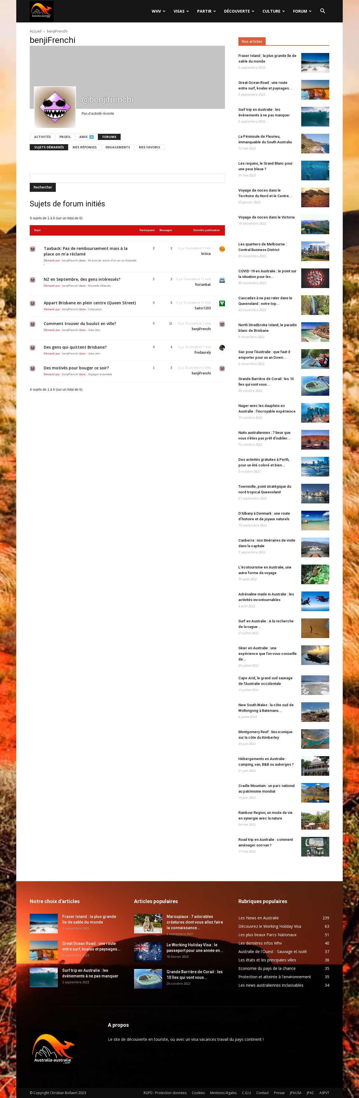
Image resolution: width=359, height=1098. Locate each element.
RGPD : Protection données (165, 1092)
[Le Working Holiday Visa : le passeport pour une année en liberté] (148, 952)
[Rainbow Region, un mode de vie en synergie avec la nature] (315, 820)
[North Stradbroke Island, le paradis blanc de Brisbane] (315, 332)
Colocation (95, 309)
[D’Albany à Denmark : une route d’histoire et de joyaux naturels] (315, 520)
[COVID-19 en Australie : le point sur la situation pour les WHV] (315, 278)
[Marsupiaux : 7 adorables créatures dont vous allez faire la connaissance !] (148, 923)
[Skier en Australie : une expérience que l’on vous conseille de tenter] (315, 655)
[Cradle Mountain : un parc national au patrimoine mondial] (315, 793)
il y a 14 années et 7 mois (194, 248)
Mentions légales (223, 1092)
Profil (65, 137)
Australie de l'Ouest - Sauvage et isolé (272, 951)
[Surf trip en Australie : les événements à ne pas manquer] (315, 116)
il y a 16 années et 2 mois (194, 367)
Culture (271, 11)
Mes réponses (85, 147)
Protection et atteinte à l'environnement (274, 976)
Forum (300, 11)
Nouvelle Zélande (99, 285)
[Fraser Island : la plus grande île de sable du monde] (315, 63)
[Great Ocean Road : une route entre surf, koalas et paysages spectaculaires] (315, 90)
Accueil (36, 31)
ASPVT (324, 1092)
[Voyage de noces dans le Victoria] (315, 224)
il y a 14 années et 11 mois (193, 279)
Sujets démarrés (49, 147)
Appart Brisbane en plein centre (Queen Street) (90, 302)
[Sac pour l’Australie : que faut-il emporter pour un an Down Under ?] (315, 359)
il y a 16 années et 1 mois (194, 323)
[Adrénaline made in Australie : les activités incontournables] (315, 601)
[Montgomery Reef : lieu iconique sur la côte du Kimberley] (315, 739)
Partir (204, 11)
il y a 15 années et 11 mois (193, 302)
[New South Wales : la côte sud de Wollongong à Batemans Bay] (315, 712)
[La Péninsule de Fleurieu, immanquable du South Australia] (315, 143)
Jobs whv (94, 330)
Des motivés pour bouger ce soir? (76, 367)
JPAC (310, 1092)
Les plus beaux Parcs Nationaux (267, 934)
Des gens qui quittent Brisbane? (75, 347)
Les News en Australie (258, 917)
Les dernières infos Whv (260, 943)
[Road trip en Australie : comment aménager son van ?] (315, 847)
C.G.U (246, 1092)
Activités (42, 137)
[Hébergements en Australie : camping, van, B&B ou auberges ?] (315, 766)
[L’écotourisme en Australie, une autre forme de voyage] (315, 574)
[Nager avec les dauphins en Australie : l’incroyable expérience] (315, 413)
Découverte (237, 11)
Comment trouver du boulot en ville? (80, 323)
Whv (156, 11)
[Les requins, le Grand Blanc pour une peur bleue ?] (315, 170)
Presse (279, 1092)
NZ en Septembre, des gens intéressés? (82, 279)
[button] (322, 11)
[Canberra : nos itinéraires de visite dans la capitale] (315, 547)
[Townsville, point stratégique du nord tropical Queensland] (315, 493)
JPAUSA (296, 1092)
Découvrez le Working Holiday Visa (269, 926)
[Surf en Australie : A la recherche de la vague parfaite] (315, 628)
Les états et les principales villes (267, 960)
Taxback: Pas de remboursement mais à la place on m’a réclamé (86, 251)
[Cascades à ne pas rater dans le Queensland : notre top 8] (315, 305)
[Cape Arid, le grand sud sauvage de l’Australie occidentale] (315, 685)
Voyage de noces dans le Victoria (266, 217)
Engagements (117, 147)
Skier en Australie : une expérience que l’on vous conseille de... (267, 653)
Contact (262, 1092)
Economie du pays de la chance (267, 968)
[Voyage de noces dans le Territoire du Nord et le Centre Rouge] (315, 197)
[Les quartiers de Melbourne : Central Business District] (315, 251)
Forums (109, 137)
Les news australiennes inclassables (270, 985)
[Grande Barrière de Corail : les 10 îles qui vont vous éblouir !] (315, 386)
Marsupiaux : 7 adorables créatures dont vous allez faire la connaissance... (195, 922)
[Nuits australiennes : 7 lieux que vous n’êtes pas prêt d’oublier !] (315, 440)
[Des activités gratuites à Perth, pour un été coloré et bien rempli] (315, 467)
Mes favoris (149, 147)
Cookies (198, 1092)
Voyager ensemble (100, 374)
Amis (85, 137)
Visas (179, 11)
